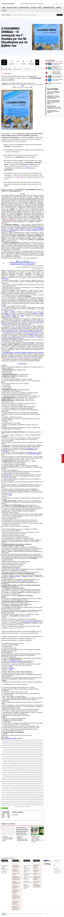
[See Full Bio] (18, 815)
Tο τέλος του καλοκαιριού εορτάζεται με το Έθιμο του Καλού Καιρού (53, 92)
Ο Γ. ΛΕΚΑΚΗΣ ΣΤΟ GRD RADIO (36, 882)
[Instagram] (56, 863)
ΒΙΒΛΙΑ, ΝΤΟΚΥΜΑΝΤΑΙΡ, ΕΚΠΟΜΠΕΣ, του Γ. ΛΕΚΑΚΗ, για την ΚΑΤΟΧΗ (26, 886)
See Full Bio (15, 814)
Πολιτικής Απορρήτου (57, 871)
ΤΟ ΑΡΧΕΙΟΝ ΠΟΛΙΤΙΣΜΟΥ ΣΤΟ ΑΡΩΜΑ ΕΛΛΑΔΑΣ (15, 870)
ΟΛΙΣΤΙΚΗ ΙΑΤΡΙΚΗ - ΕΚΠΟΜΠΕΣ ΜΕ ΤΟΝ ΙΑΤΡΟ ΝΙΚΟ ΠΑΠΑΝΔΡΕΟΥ (37, 878)
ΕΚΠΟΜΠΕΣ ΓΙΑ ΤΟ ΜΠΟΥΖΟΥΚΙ (36, 871)
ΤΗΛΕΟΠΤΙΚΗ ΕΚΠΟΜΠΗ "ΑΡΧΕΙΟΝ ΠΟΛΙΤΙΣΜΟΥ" (16, 886)
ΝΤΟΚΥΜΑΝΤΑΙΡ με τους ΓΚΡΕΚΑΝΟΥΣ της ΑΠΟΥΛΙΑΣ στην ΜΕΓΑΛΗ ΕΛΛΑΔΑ (16, 903)
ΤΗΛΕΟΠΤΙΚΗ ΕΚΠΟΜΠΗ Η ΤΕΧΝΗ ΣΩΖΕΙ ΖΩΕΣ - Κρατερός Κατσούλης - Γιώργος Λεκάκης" (16, 897)
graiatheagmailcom (32, 189)
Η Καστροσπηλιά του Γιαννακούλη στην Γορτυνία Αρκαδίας (53, 111)
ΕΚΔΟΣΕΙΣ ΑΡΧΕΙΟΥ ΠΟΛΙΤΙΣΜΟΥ (27, 869)
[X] (59, 863)
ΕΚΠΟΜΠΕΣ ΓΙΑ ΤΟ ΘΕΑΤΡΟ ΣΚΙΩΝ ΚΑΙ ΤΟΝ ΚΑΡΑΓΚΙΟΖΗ (36, 885)
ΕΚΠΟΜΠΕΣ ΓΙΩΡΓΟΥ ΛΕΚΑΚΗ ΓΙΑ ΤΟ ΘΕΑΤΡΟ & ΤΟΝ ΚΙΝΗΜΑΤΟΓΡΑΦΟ (16, 908)
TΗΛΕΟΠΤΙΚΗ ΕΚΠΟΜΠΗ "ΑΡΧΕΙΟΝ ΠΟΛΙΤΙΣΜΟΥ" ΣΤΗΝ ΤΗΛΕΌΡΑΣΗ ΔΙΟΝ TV (16, 878)
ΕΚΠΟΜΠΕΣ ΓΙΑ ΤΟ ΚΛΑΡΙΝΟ (36, 874)
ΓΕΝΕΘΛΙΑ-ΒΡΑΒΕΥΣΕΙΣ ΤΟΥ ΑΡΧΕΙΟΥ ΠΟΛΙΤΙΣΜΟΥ (27, 874)
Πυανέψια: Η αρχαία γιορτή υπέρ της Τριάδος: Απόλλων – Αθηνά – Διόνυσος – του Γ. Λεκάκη (54, 102)
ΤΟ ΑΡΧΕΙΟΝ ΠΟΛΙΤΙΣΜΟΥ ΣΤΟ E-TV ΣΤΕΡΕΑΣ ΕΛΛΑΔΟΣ (16, 882)
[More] (37, 62)
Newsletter (62, 458)
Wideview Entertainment (27, 913)
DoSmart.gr (16, 913)
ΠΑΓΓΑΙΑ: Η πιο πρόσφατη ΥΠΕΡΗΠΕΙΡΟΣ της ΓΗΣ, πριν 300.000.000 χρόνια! (53, 97)
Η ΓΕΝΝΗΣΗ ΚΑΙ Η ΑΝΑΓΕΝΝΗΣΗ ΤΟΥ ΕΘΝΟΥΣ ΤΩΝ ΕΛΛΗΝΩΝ (15, 891)
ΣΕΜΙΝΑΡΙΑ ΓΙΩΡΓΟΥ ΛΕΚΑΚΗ (27, 871)
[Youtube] (54, 865)
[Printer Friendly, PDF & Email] (4, 808)
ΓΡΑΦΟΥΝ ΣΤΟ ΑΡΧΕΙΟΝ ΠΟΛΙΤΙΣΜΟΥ (27, 882)
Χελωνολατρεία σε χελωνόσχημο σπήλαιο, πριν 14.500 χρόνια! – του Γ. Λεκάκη (54, 107)
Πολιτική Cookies (57, 869)
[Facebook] (54, 863)
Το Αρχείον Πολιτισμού (57, 872)
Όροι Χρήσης (56, 867)
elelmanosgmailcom (15, 191)
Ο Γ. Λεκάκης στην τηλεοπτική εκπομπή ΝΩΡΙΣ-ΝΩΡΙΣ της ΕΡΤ (16, 866)
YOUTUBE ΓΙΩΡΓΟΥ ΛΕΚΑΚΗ (16, 874)
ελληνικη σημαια (24, 847)
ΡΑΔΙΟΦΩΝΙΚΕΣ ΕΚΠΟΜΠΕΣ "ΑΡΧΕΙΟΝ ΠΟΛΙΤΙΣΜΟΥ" (36, 867)
